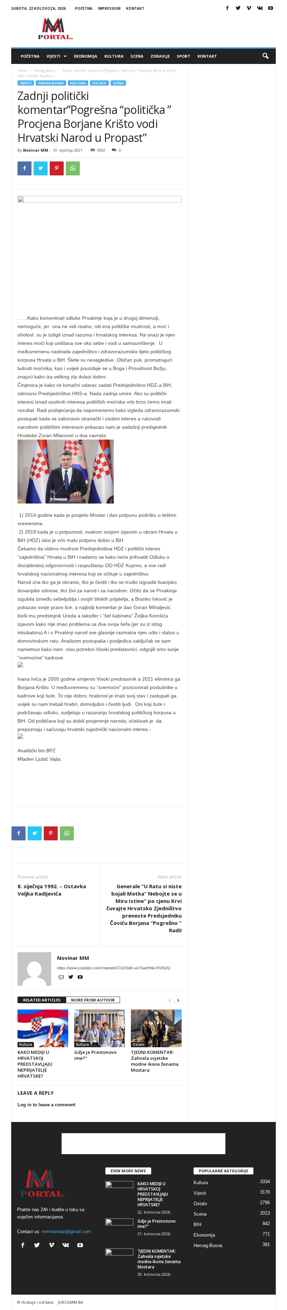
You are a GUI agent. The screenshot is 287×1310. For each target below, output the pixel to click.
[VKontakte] (259, 8)
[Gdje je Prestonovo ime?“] (99, 1028)
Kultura (114, 56)
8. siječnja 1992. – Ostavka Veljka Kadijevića (52, 890)
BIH (197, 1224)
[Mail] (61, 977)
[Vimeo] (249, 8)
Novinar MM (35, 150)
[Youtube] (270, 8)
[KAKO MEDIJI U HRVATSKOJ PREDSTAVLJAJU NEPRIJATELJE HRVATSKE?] (43, 1028)
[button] (265, 56)
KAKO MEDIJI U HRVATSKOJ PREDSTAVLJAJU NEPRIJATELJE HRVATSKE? (35, 1064)
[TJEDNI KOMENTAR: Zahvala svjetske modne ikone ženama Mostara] (156, 1028)
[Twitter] (238, 8)
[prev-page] (169, 1000)
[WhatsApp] (73, 168)
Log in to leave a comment (46, 1104)
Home (22, 70)
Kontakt (135, 8)
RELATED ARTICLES (42, 1000)
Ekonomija (85, 56)
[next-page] (178, 1000)
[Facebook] (227, 8)
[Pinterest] (57, 168)
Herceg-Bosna (44, 70)
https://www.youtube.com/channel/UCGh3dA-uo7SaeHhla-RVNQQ (113, 968)
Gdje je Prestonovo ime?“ (95, 1055)
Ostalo (99, 83)
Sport (183, 56)
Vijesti (54, 56)
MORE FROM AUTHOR (93, 1000)
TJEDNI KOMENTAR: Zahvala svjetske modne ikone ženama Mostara (154, 1061)
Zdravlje (160, 56)
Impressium (109, 8)
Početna (83, 8)
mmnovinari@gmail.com (66, 1231)
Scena (137, 56)
